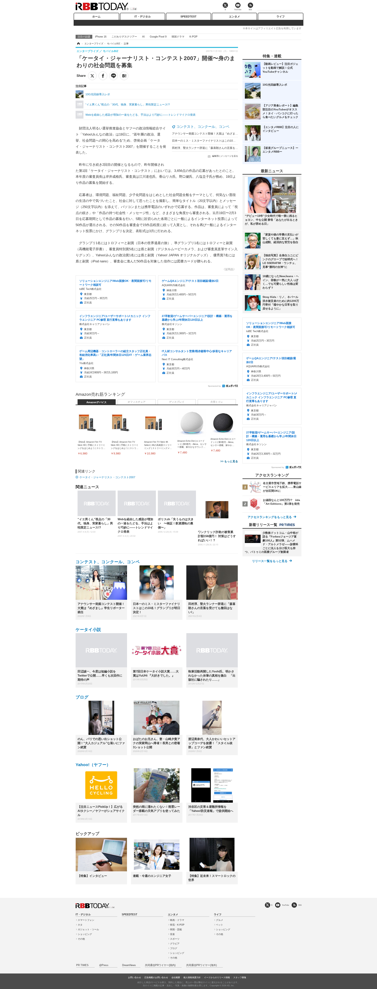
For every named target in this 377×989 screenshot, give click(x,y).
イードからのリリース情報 (217, 977)
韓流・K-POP (177, 924)
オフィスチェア (136, 402)
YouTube (285, 905)
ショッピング (85, 934)
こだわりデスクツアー (124, 36)
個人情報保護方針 (192, 977)
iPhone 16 (100, 36)
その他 (81, 939)
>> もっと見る (229, 461)
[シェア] (103, 75)
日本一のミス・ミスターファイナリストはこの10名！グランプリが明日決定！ (220, 140)
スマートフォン (86, 920)
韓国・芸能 (176, 929)
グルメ (219, 920)
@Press (103, 965)
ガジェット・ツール (88, 929)
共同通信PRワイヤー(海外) (201, 965)
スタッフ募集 (239, 977)
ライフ (280, 16)
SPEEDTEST (188, 16)
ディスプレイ (176, 402)
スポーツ (174, 939)
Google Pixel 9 (158, 36)
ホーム (96, 16)
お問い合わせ (134, 977)
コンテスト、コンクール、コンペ (202, 127)
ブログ (82, 697)
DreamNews (129, 965)
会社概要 (175, 977)
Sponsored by (214, 386)
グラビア (174, 943)
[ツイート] (92, 75)
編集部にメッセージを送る (225, 156)
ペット (219, 924)
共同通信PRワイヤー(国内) (160, 965)
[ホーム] (78, 43)
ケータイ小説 (88, 629)
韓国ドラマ (178, 36)
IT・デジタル (143, 16)
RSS (300, 905)
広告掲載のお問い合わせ (156, 977)
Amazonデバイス (96, 402)
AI (143, 36)
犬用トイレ (216, 402)
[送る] (113, 75)
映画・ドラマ (177, 920)
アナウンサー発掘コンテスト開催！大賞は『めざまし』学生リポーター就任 (218, 133)
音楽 (172, 934)
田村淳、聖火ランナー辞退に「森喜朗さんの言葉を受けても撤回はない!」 (218, 147)
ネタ (80, 924)
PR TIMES (82, 965)
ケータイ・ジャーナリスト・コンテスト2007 (107, 477)
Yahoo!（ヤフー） (93, 764)
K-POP (193, 36)
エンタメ (234, 16)
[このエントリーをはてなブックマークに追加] (124, 75)
